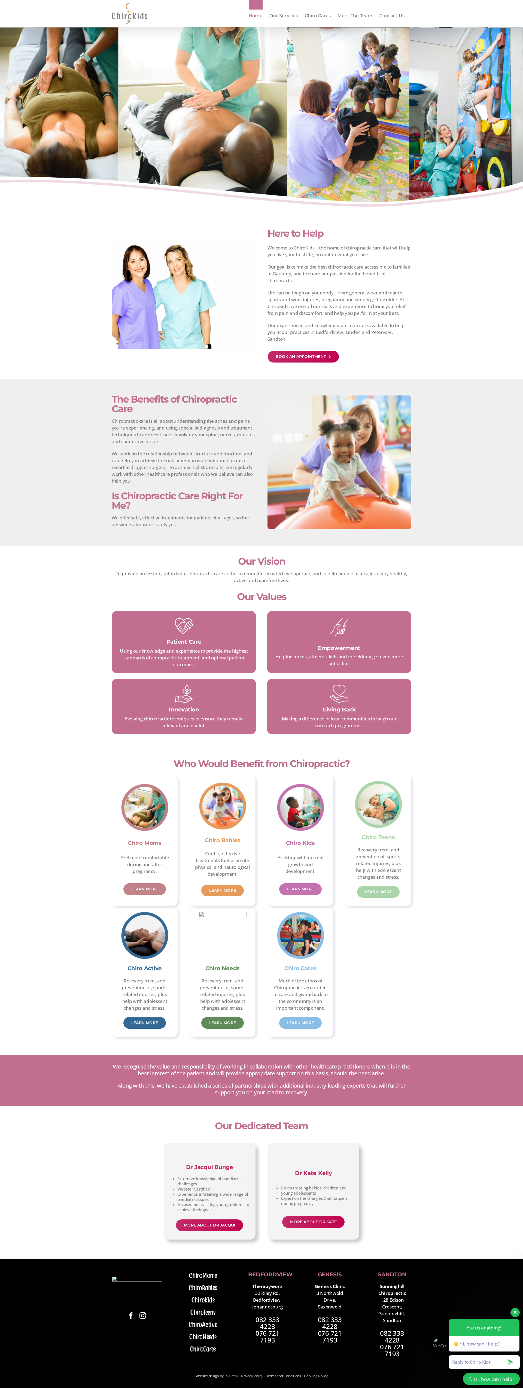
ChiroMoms (203, 1275)
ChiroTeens (202, 1312)
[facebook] (131, 1315)
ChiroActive (203, 1324)
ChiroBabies (203, 1288)
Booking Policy (316, 1376)
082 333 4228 (267, 1323)
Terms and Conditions (283, 1376)
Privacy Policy (252, 1376)
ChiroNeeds (203, 1337)
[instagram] (142, 1315)
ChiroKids (203, 1300)
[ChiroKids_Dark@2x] (137, 1278)
